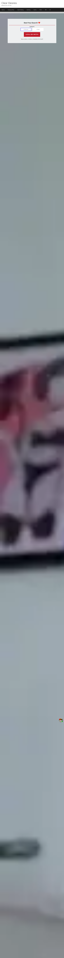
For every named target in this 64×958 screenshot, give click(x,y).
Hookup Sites (11, 9)
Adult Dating (20, 9)
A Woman (26, 29)
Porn (41, 9)
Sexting (28, 9)
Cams (35, 9)
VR (45, 9)
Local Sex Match (32, 34)
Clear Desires (9, 3)
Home (3, 9)
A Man (38, 29)
